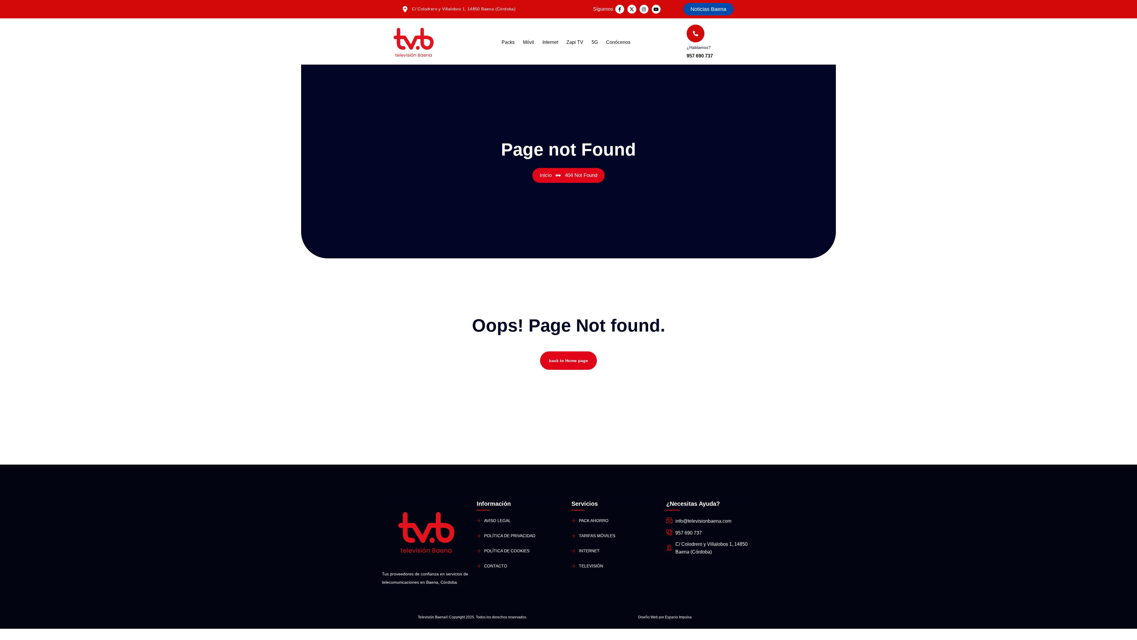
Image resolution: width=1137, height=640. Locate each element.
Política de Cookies (506, 550)
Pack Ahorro (593, 520)
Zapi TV (574, 42)
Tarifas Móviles (597, 535)
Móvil (528, 42)
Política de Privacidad (509, 535)
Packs (508, 42)
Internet (550, 42)
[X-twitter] (631, 9)
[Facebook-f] (619, 9)
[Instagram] (644, 9)
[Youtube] (656, 9)
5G (595, 42)
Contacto (495, 566)
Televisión (591, 566)
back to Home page (568, 360)
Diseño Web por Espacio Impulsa (665, 617)
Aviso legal (497, 520)
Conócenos (618, 42)
